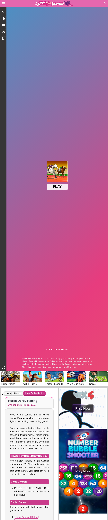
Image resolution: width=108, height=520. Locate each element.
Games (17, 393)
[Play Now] (83, 427)
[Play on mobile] (3, 39)
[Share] (3, 11)
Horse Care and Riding (26, 517)
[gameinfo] (3, 32)
